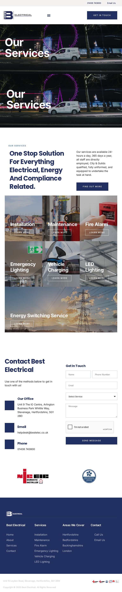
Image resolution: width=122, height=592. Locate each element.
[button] (48, 15)
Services (40, 525)
